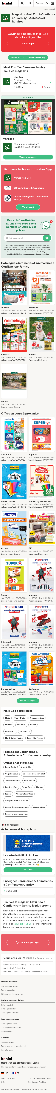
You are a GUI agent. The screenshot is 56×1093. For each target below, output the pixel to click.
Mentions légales (8, 1078)
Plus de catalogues (28, 701)
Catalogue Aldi (7, 1031)
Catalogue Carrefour (9, 1012)
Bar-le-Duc (10, 731)
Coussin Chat (39, 807)
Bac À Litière (11, 787)
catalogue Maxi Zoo (23, 923)
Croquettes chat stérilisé (16, 800)
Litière (8, 794)
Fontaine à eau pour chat (16, 814)
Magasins (34, 965)
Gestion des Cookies (37, 1082)
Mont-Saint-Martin (14, 738)
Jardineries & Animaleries (14, 968)
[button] (28, 128)
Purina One (27, 787)
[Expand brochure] (28, 117)
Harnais (39, 787)
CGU (3, 1082)
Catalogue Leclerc (9, 1009)
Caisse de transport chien (17, 807)
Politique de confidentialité (39, 1078)
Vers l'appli (28, 43)
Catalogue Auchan (9, 1024)
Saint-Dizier (20, 718)
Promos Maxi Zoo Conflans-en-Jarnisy (27, 57)
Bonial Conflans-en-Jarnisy (14, 965)
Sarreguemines (37, 718)
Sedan (33, 724)
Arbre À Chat (26, 767)
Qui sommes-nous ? (9, 986)
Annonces (48, 9)
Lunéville (21, 724)
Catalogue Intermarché (11, 1027)
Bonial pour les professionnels (14, 1046)
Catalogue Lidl (7, 1005)
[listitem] (14, 292)
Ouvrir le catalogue (28, 157)
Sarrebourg (25, 731)
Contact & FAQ (7, 1042)
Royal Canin (10, 767)
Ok (47, 238)
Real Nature (29, 780)
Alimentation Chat (24, 794)
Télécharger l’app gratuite (12, 994)
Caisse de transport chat (34, 774)
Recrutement (7, 1050)
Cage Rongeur (11, 774)
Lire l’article (28, 870)
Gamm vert (11, 891)
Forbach (9, 724)
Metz (7, 718)
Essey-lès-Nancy (35, 738)
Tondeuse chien (12, 780)
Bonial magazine (8, 990)
